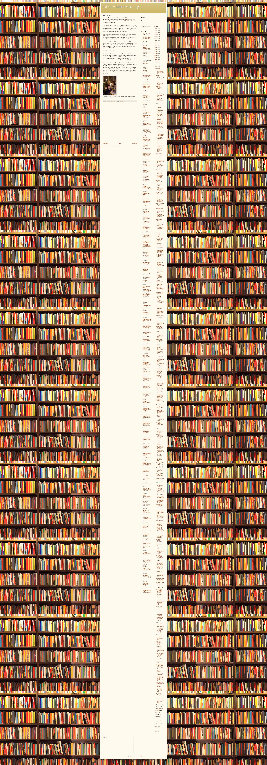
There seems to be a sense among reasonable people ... (160, 229)
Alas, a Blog (145, 41)
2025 (156, 30)
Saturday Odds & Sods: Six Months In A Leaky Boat (147, 189)
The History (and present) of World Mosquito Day (146, 119)
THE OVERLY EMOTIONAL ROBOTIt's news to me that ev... (160, 250)
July (157, 712)
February (158, 722)
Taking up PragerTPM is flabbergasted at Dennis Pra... (159, 144)
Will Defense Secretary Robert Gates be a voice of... (160, 289)
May (157, 716)
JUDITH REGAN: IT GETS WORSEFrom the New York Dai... (159, 257)
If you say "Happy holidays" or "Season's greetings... (159, 239)
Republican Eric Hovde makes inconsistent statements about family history (147, 74)
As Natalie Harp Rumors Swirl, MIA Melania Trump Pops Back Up (146, 386)
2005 (156, 726)
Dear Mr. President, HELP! (146, 166)
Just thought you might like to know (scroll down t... (159, 689)
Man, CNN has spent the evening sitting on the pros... (160, 94)
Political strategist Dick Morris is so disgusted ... (160, 307)
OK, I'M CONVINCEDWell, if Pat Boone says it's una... (160, 383)
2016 (156, 47)
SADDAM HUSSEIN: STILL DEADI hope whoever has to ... (159, 89)
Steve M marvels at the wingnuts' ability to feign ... (160, 205)
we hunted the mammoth (146, 539)
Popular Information (147, 392)
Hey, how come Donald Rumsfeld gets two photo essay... (160, 311)
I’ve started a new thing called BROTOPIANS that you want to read (147, 542)
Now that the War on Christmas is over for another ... (159, 122)
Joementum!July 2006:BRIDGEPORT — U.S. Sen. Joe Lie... (160, 110)
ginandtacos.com (146, 199)
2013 (156, 53)
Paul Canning (145, 355)
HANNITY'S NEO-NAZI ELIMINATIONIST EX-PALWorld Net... (160, 585)
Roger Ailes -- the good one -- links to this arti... (160, 447)
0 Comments (122, 101)
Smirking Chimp (146, 488)
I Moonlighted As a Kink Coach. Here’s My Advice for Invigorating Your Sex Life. (147, 447)
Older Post (134, 143)
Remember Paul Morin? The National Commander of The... (159, 637)
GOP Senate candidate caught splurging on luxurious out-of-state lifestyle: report (147, 416)
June (157, 714)
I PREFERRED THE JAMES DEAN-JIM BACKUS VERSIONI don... (159, 457)
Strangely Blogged (146, 504)
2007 (156, 65)
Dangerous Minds (146, 139)
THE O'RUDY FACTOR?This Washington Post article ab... (160, 322)
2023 (156, 34)
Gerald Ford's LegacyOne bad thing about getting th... (159, 166)
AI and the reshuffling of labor (147, 125)
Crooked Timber (146, 123)
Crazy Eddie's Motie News (147, 116)
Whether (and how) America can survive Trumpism (146, 66)
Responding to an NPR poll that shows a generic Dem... (159, 406)
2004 (156, 728)
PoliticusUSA (145, 384)
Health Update (145, 270)
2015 (156, 49)
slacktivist (145, 482)
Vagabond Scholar (146, 533)
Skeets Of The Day (146, 212)
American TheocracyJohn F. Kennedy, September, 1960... (159, 183)
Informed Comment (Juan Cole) (147, 232)
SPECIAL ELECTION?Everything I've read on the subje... (159, 436)
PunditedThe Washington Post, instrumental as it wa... (160, 160)
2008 (156, 63)
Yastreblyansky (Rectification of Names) (146, 584)
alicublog (144, 47)
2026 (156, 28)
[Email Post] (118, 101)
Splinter (144, 495)
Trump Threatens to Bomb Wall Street (146, 258)
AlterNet (144, 55)
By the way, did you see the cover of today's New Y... (160, 563)
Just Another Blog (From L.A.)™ (146, 263)
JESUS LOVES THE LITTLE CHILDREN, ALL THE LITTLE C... (159, 371)
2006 (156, 66)
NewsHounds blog (146, 336)
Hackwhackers (146, 211)
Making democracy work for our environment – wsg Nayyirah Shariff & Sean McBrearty (146, 174)
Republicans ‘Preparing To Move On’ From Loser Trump (147, 491)
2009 (156, 61)
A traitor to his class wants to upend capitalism (146, 526)
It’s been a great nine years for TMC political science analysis (147, 315)
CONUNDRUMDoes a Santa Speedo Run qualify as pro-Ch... (160, 500)
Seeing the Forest (146, 469)
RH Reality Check (146, 444)
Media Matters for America (146, 286)
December (158, 68)
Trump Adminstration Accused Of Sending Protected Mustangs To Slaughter (147, 132)
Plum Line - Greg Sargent (146, 372)
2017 (156, 46)
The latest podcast (146, 107)
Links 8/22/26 (145, 302)
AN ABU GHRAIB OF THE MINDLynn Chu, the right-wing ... (160, 464)
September (158, 708)
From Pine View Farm (146, 193)
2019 (156, 42)
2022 (156, 36)
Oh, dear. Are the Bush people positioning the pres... (159, 270)
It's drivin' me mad (146, 87)
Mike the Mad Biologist (146, 300)
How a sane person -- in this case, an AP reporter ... (160, 451)
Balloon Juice (145, 95)
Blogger (141, 756)
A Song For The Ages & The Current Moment (147, 265)
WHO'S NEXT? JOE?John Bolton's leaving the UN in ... (159, 643)
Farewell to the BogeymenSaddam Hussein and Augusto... (160, 82)
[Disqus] (120, 122)
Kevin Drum (145, 269)
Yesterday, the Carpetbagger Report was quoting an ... (159, 590)
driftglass (145, 164)
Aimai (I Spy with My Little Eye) (146, 34)
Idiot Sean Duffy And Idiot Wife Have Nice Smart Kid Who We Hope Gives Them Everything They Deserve (147, 562)
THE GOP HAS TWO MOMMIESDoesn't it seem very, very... (160, 574)
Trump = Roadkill (146, 149)
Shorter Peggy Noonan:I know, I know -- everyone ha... (159, 245)
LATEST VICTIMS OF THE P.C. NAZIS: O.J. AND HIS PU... (159, 347)
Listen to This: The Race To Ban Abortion (147, 513)
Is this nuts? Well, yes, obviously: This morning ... (160, 496)
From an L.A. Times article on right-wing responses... (160, 551)
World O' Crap (146, 568)
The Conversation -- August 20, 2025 (146, 432)
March (157, 720)
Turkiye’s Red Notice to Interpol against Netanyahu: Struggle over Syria (147, 235)
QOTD (144, 195)
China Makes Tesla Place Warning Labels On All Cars (147, 246)
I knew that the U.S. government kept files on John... (160, 216)
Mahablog (145, 280)
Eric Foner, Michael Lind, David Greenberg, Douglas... (160, 655)
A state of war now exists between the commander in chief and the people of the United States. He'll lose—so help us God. (147, 349)
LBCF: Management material (146, 484)
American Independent (145, 71)
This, (106, 19)
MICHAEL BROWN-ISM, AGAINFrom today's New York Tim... (159, 283)
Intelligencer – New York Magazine (147, 241)
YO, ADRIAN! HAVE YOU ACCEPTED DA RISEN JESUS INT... (160, 558)
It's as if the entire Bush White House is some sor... (159, 475)
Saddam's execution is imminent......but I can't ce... (160, 105)
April (157, 718)
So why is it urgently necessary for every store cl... (159, 541)
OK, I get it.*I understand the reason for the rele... (159, 660)
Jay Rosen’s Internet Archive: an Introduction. (146, 404)
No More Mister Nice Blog (121, 6)
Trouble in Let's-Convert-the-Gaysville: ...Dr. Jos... (159, 546)
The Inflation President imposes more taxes (147, 276)
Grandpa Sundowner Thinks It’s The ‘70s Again (146, 308)
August (157, 710)
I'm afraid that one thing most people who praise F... (159, 149)
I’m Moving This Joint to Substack (147, 410)
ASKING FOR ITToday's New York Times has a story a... (160, 341)
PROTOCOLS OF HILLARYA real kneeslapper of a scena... (160, 210)
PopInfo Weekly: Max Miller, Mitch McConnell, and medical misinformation (147, 395)
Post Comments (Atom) (113, 146)
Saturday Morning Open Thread (146, 97)
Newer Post (105, 143)
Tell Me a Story (146, 517)
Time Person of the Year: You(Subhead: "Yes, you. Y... (160, 365)
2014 (156, 51)
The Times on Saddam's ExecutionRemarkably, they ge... (160, 100)
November (158, 704)
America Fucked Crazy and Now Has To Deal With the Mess (147, 464)
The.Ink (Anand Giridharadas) (146, 523)
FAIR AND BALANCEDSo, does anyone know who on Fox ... (160, 602)
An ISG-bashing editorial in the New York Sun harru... (159, 568)
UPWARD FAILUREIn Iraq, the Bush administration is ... (160, 425)
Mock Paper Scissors (147, 305)
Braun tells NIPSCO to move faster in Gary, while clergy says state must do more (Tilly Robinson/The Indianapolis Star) (147, 293)
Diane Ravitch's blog (147, 153)
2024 (156, 32)
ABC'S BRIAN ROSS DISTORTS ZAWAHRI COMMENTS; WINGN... (159, 222)
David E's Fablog (146, 148)
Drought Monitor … (146, 218)
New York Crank (146, 325)
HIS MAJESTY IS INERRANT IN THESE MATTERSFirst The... (160, 678)
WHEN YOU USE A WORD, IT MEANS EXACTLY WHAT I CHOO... (159, 295)
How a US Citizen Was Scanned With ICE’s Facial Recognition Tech (147, 438)
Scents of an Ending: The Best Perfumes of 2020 (147, 478)
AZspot (144, 90)
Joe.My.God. (145, 244)
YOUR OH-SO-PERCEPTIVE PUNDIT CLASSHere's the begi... (159, 666)
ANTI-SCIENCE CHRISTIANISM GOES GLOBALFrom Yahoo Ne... (159, 630)
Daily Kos (145, 137)
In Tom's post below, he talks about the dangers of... (160, 71)
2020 (156, 40)
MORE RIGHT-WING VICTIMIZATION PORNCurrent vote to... (160, 418)
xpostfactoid (145, 575)
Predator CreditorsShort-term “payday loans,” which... (159, 188)
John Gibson (134, 20)
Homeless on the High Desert (146, 216)
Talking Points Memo (146, 511)
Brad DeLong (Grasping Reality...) (147, 111)
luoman (132, 756)
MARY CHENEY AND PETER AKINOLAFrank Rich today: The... (160, 359)
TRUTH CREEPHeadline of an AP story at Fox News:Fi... (160, 672)
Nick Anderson (145, 91)
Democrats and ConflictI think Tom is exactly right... (159, 128)
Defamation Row (146, 549)
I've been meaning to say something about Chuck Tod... (160, 700)
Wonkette (145, 558)
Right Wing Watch (147, 453)
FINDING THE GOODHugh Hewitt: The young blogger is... (159, 378)
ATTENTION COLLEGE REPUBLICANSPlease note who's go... (160, 491)
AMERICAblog (146, 63)
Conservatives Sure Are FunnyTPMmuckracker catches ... (160, 133)
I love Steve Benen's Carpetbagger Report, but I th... (159, 276)
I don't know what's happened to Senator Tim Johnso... (160, 442)
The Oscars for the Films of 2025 (146, 534)
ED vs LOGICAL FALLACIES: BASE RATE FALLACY (146, 201)
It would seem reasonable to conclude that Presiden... (159, 608)
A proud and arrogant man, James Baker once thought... (159, 171)
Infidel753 (145, 226)
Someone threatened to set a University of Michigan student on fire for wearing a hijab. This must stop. (147, 499)
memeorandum (146, 289)
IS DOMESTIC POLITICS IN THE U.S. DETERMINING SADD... (160, 117)
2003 (156, 730)
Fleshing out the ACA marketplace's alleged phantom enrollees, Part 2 (147, 578)
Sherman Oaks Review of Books (146, 475)
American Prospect (147, 79)
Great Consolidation (147, 205)
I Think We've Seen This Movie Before (146, 207)
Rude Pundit (145, 462)
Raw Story (145, 414)
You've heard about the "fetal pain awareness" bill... (160, 579)
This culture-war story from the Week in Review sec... (160, 353)
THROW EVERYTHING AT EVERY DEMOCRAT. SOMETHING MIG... (159, 334)
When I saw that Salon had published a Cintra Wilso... (159, 613)
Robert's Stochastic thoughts (147, 458)
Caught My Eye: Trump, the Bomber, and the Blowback (146, 425)
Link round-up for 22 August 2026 (146, 228)
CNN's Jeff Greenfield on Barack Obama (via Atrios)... (159, 484)
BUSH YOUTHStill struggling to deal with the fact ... (160, 480)
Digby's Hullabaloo (147, 160)
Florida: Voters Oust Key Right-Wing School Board (146, 155)
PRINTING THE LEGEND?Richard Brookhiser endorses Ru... (159, 523)
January (158, 723)
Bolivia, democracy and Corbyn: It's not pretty (146, 358)
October (158, 706)
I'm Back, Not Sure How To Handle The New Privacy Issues (146, 37)
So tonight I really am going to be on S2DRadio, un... (159, 317)
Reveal (144, 435)
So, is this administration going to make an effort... (160, 511)
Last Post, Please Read (147, 592)
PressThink (145, 401)
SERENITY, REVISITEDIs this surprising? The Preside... (159, 395)
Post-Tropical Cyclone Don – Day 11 (147, 554)
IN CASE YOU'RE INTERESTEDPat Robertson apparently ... (160, 684)
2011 (156, 57)
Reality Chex (145, 430)
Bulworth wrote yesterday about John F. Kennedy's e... (159, 139)
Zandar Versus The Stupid (147, 591)
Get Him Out (145, 103)
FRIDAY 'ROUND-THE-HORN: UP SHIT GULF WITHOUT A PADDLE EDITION (147, 50)
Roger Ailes (145, 454)
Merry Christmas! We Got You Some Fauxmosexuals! (147, 571)
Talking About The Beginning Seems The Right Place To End (147, 339)
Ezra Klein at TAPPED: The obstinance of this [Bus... (160, 401)
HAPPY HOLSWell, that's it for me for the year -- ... (160, 199)
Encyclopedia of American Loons (146, 180)
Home (120, 143)
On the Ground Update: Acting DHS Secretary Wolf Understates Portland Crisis (147, 366)
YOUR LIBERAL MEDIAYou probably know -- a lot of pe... (160, 328)
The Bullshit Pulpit (146, 161)
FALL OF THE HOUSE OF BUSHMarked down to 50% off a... (160, 530)
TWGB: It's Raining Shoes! (146, 506)
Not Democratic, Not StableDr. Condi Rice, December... (159, 176)
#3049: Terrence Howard (146, 182)
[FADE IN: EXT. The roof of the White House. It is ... (159, 194)
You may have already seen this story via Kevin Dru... (160, 234)
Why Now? (145, 552)
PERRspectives (146, 362)
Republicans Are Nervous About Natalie (147, 282)
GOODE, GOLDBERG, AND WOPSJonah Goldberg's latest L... (160, 263)
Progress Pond (146, 408)
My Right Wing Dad (147, 319)
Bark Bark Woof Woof (146, 101)
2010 (156, 59)
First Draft (145, 186)
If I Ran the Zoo (146, 221)
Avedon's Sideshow (146, 86)
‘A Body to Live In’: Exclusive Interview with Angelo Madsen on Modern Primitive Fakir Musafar (147, 143)
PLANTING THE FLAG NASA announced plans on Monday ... (160, 619)
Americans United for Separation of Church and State (146, 83)
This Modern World (147, 531)
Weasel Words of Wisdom (146, 547)
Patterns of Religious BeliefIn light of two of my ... (160, 77)
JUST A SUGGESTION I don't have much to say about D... (160, 624)
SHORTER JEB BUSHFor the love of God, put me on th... (160, 506)
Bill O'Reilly (127, 20)
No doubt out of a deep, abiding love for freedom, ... (160, 695)
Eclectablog (145, 170)
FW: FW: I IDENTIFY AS (147, 321)
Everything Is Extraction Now (146, 470)
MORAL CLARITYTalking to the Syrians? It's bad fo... (160, 430)
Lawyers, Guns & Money (146, 274)
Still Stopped (145, 252)
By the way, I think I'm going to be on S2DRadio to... (160, 469)
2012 (156, 55)
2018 (156, 44)
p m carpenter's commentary (146, 344)
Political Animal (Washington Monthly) (146, 376)
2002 (156, 731)
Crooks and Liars (146, 129)
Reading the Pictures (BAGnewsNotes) (147, 422)
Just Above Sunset (146, 251)
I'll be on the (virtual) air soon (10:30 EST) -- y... (160, 302)
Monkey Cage (145, 312)
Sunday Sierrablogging (147, 222)
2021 (156, 38)
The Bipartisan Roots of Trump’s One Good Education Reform (147, 379)
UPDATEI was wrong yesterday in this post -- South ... (160, 412)
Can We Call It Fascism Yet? (147, 43)
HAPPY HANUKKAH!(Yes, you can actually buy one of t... (160, 390)
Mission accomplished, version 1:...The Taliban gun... (159, 535)
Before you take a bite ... (147, 519)
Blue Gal (144, 106)
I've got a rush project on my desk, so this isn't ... (160, 596)
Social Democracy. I (146, 586)
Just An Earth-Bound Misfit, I (146, 256)
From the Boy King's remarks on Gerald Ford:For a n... (159, 155)
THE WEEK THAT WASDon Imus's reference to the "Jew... (160, 517)
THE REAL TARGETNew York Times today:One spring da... (160, 649)
